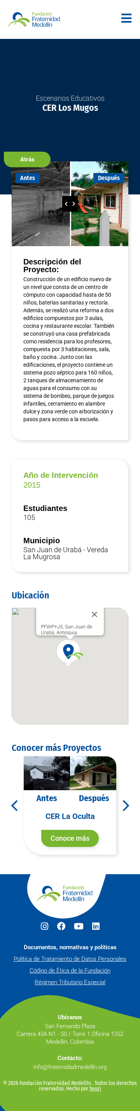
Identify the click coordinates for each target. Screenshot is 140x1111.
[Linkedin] (95, 926)
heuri (95, 1088)
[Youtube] (78, 926)
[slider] (70, 204)
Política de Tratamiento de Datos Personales (70, 958)
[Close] (94, 614)
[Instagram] (44, 926)
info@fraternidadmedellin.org (70, 1067)
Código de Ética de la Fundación (70, 970)
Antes (27, 178)
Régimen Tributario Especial (70, 982)
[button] (27, 159)
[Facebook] (61, 926)
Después (109, 178)
